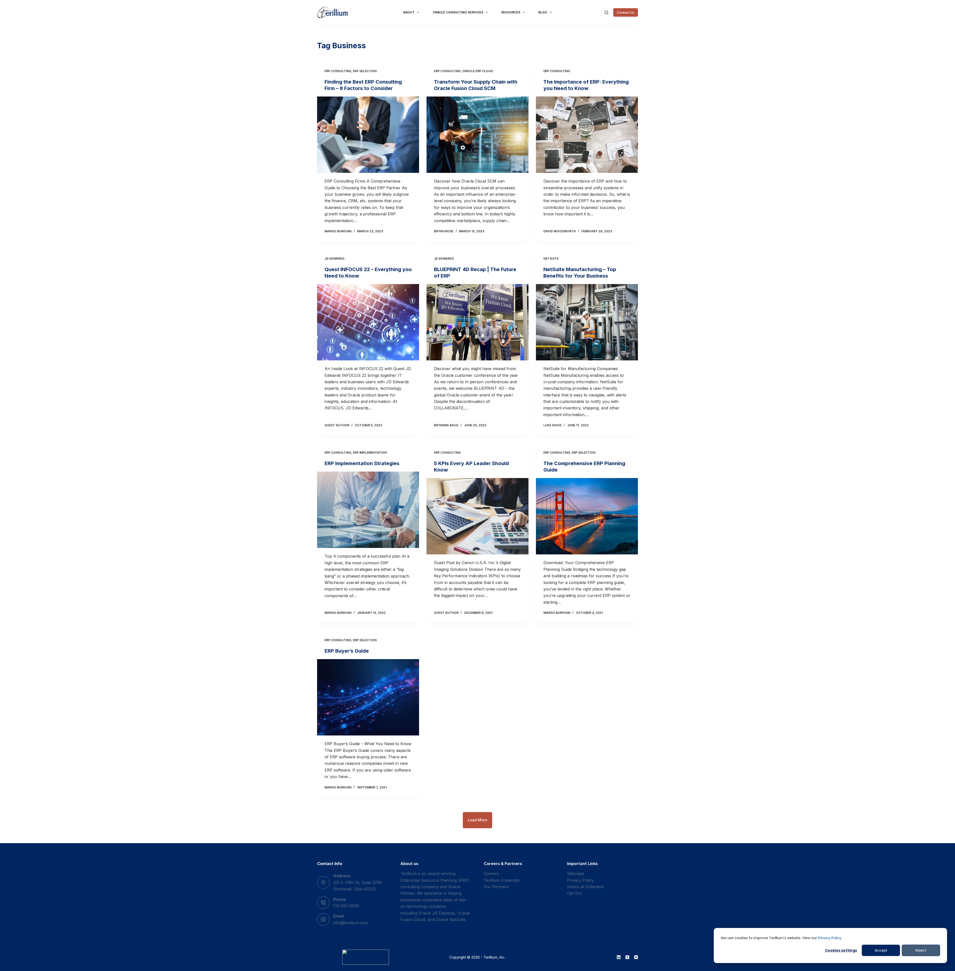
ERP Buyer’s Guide (347, 651)
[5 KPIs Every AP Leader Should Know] (477, 516)
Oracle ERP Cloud (477, 71)
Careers (491, 873)
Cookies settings (841, 950)
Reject (920, 950)
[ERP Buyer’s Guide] (368, 697)
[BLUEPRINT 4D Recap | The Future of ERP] (477, 322)
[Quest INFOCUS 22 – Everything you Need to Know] (368, 322)
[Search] (606, 12)
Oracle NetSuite (451, 919)
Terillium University (502, 880)
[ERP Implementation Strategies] (368, 510)
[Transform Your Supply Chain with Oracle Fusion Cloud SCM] (477, 135)
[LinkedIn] (619, 957)
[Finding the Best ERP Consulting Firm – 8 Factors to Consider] (368, 135)
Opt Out (574, 893)
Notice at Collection (585, 886)
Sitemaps (575, 873)
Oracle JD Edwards (436, 913)
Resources (510, 12)
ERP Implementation (370, 452)
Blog (542, 12)
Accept (881, 950)
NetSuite (551, 258)
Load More (477, 820)
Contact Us (625, 12)
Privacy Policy (829, 937)
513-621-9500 (346, 905)
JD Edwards (334, 258)
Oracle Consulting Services (458, 12)
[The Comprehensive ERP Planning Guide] (587, 516)
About (408, 12)
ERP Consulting (338, 71)
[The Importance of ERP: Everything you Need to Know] (587, 135)
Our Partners (496, 886)
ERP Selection (365, 71)
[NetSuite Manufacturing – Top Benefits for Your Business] (587, 322)
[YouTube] (636, 957)
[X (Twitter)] (627, 957)
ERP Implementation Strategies (362, 463)
